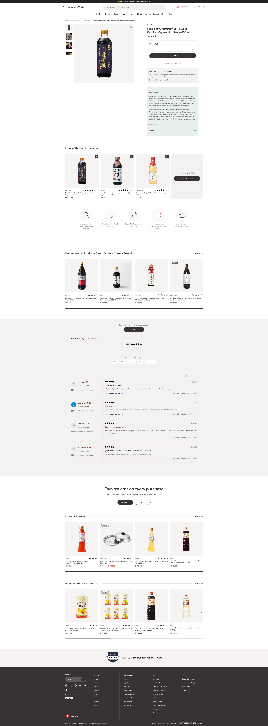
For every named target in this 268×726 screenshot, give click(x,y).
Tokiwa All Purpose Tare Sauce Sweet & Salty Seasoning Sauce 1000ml (150, 629)
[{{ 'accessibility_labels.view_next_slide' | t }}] (203, 614)
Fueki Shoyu (151, 25)
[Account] (194, 7)
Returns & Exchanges (189, 683)
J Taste (96, 679)
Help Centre (186, 686)
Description (153, 92)
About (163, 14)
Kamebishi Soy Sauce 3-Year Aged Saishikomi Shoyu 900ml (80, 299)
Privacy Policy (165, 723)
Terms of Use (156, 723)
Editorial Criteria (158, 694)
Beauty (116, 14)
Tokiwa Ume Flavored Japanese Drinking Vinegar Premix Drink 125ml (81, 629)
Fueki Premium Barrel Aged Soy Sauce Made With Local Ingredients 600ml (150, 299)
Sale (170, 14)
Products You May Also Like (81, 583)
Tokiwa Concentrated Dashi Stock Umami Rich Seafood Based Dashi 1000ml (185, 562)
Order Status (128, 690)
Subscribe (83, 679)
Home (132, 14)
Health (124, 14)
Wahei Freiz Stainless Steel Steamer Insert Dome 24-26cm (116, 562)
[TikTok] (66, 690)
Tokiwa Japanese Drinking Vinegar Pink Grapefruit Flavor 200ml (78, 562)
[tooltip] (114, 393)
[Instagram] (76, 685)
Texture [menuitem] (141, 362)
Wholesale (127, 705)
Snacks (96, 686)
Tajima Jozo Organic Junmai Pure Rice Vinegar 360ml (151, 194)
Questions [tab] (92, 339)
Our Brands (156, 683)
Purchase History (129, 694)
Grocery (108, 14)
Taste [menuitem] (115, 362)
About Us (156, 679)
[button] (152, 36)
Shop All (197, 253)
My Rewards (128, 702)
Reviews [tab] (77, 339)
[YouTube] (85, 685)
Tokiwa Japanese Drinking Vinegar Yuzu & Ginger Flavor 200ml (151, 562)
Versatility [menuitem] (131, 362)
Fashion (147, 14)
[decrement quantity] (152, 49)
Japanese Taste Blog (160, 686)
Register (126, 683)
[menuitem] (98, 14)
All (99, 14)
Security (173, 723)
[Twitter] (71, 685)
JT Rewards (157, 698)
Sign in (134, 329)
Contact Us (185, 690)
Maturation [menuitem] (151, 362)
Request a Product (130, 698)
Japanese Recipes (159, 690)
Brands (156, 14)
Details (152, 131)
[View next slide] (130, 80)
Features (152, 125)
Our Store (156, 713)
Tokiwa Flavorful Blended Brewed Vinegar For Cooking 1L (185, 629)
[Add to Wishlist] (131, 27)
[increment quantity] (192, 49)
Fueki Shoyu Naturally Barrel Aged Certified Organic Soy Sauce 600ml (79, 194)
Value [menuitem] (122, 362)
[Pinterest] (80, 685)
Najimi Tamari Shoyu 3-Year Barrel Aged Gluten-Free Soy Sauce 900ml (186, 299)
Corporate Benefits (159, 705)
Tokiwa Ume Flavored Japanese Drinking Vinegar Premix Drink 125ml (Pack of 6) (116, 629)
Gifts (96, 705)
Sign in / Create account (158, 80)
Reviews (155, 709)
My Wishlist (127, 686)
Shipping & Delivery (188, 679)
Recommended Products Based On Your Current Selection (100, 253)
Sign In (126, 679)
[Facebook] (66, 685)
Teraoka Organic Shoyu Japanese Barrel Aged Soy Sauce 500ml (116, 194)
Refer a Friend (157, 702)
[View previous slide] (124, 80)
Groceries (97, 683)
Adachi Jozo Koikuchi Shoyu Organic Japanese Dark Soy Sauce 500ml (115, 299)
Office (139, 14)
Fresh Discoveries (75, 516)
